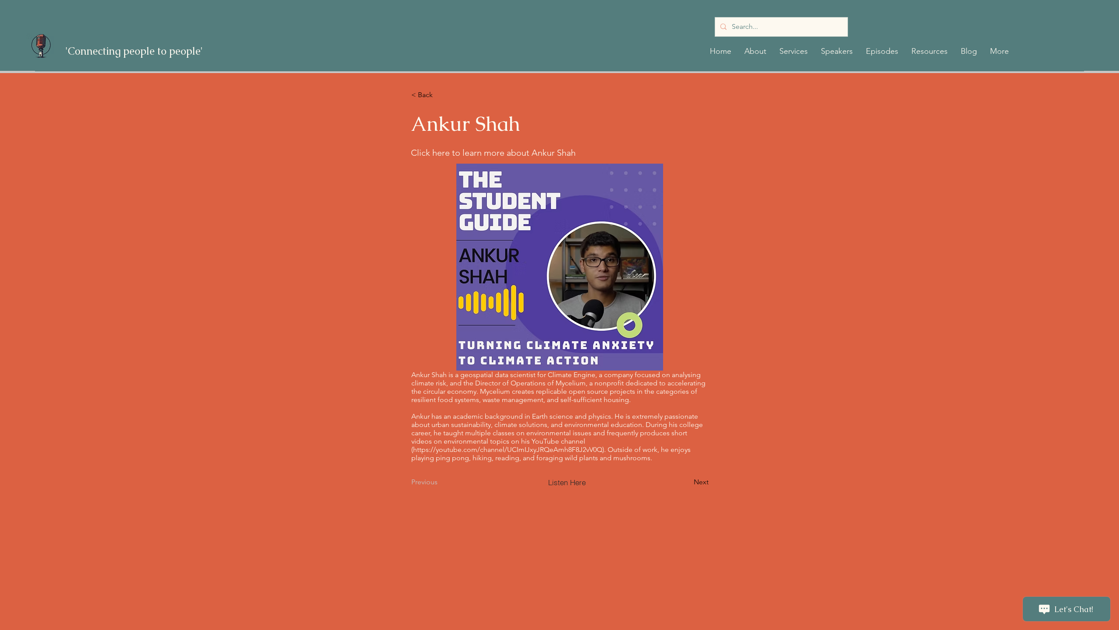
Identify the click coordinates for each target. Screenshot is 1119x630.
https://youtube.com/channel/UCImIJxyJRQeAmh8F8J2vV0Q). (509, 449)
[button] (755, 51)
